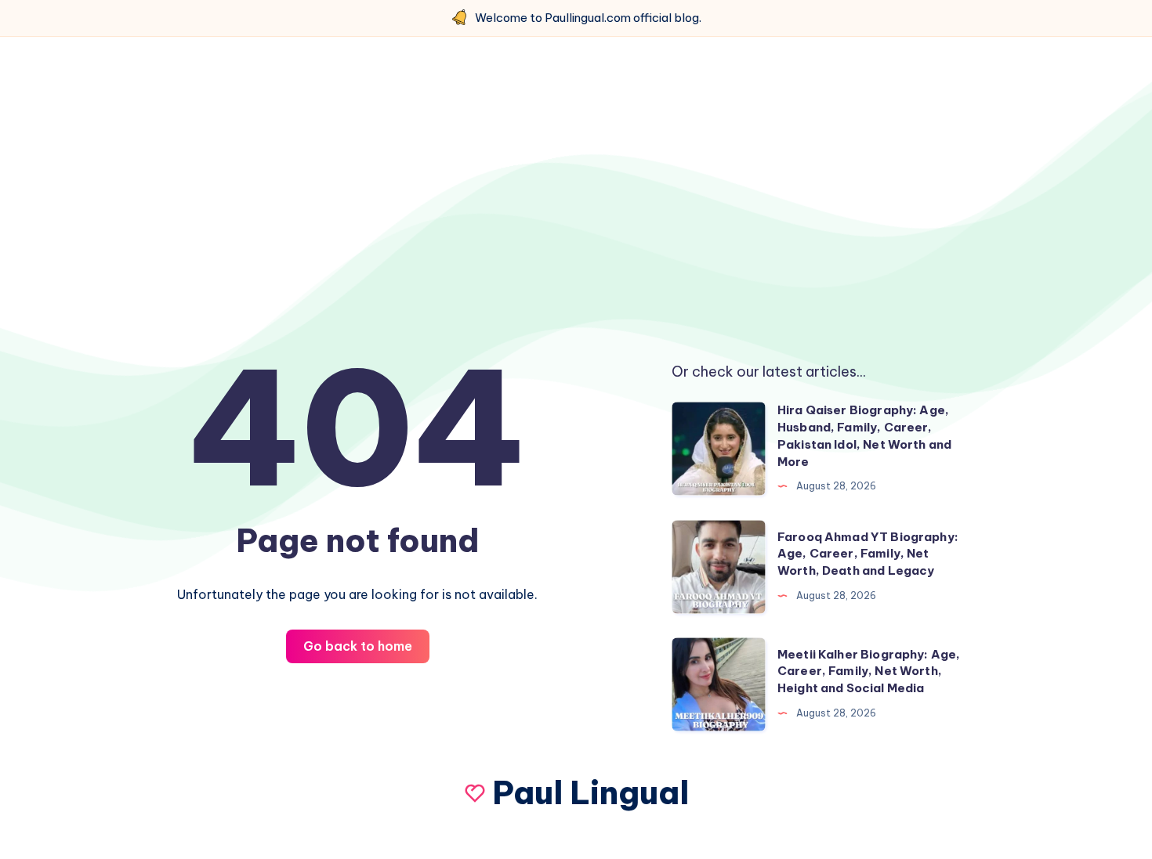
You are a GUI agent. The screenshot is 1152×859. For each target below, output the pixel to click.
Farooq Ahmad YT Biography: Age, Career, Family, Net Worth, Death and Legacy (867, 554)
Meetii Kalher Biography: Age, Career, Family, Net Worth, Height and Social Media (868, 671)
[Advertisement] (576, 185)
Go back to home (357, 646)
